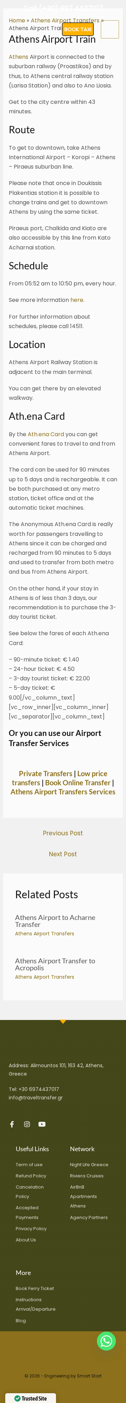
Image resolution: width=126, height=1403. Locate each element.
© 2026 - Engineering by (50, 1376)
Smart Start (89, 1376)
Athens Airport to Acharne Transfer (55, 920)
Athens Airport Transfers (44, 933)
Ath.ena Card (46, 434)
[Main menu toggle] (110, 29)
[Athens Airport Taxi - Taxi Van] (24, 29)
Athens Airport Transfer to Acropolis (55, 964)
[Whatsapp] (106, 1341)
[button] (78, 29)
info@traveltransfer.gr (36, 1097)
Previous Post (63, 833)
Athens (18, 57)
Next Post (63, 854)
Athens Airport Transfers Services (62, 791)
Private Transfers (45, 773)
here (76, 300)
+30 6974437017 (39, 1089)
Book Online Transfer (78, 782)
